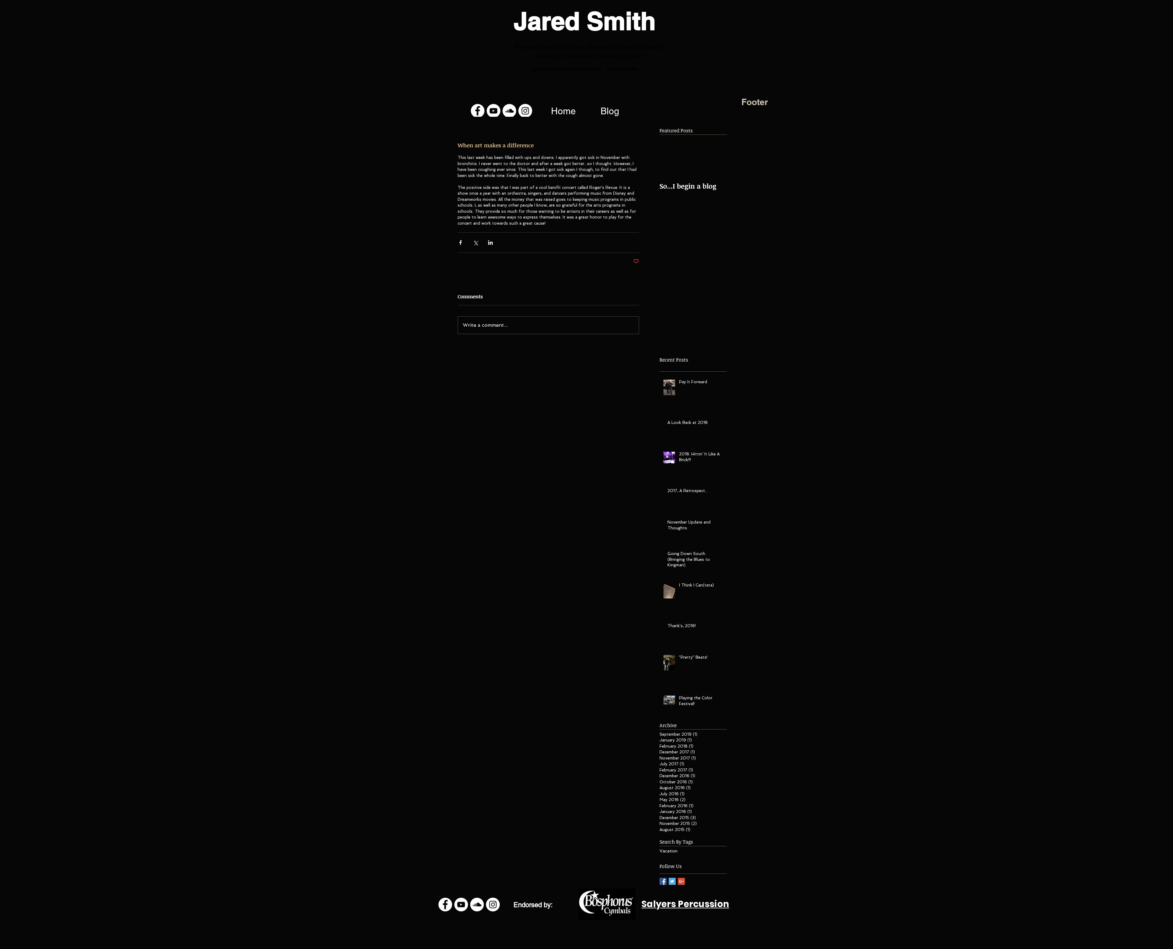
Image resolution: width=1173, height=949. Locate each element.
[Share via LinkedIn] (490, 242)
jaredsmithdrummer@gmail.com (566, 69)
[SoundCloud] (509, 111)
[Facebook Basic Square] (663, 881)
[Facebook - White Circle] (477, 111)
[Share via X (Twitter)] (475, 242)
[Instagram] (525, 111)
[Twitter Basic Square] (672, 881)
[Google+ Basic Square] (681, 881)
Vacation (669, 850)
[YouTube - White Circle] (493, 111)
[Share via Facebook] (460, 242)
